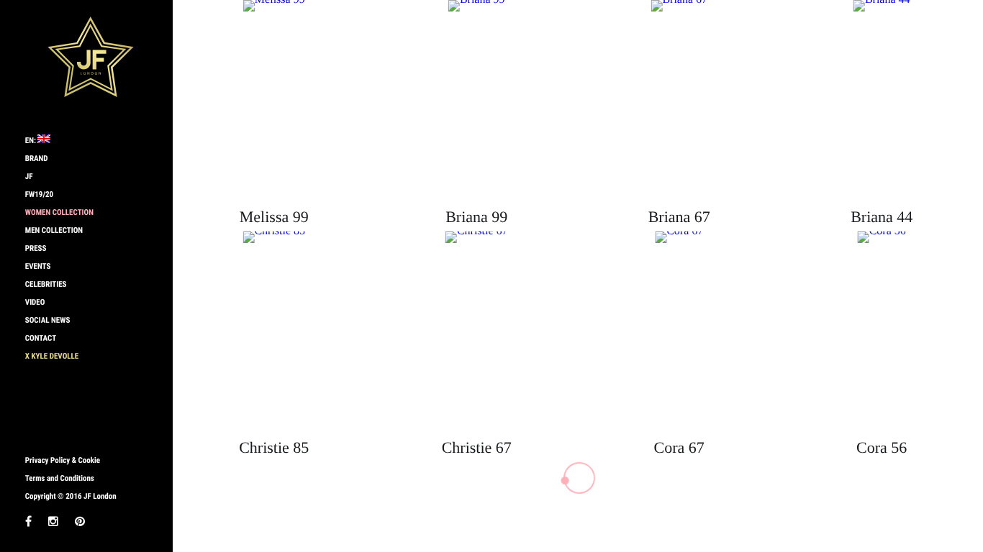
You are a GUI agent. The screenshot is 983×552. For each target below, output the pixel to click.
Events (38, 266)
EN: (31, 140)
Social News (48, 320)
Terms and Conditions (59, 478)
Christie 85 (274, 447)
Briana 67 (679, 217)
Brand (36, 158)
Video (35, 302)
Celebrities (46, 284)
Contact (40, 338)
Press (36, 248)
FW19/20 (39, 194)
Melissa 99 (274, 217)
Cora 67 (679, 447)
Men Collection (54, 230)
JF (29, 176)
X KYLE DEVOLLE (51, 356)
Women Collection (59, 212)
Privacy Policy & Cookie (62, 460)
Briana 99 (476, 217)
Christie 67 (477, 447)
